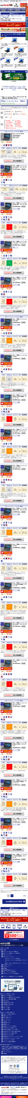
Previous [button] (2, 78)
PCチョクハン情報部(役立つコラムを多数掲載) (13, 976)
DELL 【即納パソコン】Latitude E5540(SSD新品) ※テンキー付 (20, 781)
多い (19, 114)
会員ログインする (27, 11)
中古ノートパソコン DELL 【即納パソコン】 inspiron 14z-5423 (14, 738)
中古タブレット (14, 926)
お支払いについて (7, 1020)
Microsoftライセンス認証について (10, 1027)
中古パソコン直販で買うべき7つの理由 (11, 997)
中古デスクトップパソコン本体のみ (12, 958)
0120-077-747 (13, 1092)
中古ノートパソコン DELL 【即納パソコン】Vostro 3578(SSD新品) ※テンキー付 (14, 885)
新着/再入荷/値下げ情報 (16, 5)
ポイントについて (7, 1019)
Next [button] (25, 78)
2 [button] (13, 84)
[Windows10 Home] (6, 140)
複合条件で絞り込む (6, 1097)
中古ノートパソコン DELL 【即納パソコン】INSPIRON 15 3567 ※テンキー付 (14, 311)
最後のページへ (25, 896)
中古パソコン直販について (8, 995)
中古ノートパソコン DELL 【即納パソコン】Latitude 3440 (14, 350)
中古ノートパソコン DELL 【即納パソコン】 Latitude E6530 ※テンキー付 (14, 655)
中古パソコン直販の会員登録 (9, 1041)
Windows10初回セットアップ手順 (10, 1029)
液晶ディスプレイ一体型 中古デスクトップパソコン (16, 963)
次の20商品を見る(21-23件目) (14, 901)
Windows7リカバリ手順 (8, 1034)
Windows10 (6, 17)
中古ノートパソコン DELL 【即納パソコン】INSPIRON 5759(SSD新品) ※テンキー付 (14, 425)
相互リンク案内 (6, 1007)
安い (10, 111)
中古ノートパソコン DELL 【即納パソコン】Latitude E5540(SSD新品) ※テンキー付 (14, 814)
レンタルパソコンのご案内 (8, 1039)
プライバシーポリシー (7, 1051)
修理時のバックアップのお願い (9, 1026)
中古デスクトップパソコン (8, 926)
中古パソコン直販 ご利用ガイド (9, 1014)
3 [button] (15, 84)
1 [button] (10, 84)
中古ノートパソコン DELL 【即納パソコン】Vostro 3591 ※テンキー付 (14, 850)
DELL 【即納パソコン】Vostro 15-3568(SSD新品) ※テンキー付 (20, 584)
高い (13, 111)
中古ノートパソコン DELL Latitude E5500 (14, 161)
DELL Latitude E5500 (18, 133)
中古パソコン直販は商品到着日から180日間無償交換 (24, 5)
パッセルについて (7, 1006)
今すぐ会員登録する (14, 939)
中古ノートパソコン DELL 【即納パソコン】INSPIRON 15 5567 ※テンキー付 (14, 775)
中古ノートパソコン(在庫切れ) (9, 971)
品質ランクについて (7, 1015)
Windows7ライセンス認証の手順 (10, 1033)
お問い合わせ (6, 1000)
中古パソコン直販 (5, 15)
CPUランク (9, 148)
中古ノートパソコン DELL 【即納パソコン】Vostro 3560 (14, 695)
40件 (11, 117)
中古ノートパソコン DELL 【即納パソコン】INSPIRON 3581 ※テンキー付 (14, 539)
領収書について (6, 1024)
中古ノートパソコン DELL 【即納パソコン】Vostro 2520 (14, 390)
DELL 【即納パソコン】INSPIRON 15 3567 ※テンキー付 (19, 279)
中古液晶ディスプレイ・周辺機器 (19, 926)
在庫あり (24, 114)
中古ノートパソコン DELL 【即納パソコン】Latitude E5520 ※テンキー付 (14, 198)
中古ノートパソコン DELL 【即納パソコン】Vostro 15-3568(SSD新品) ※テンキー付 (14, 618)
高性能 (10, 114)
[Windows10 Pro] (6, 172)
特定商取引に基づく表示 (8, 1002)
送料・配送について (7, 1017)
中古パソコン (15, 13)
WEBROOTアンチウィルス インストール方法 (13, 1036)
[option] (14, 76)
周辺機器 (5, 968)
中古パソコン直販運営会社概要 (9, 999)
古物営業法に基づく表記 (8, 1004)
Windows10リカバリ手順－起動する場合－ (12, 1031)
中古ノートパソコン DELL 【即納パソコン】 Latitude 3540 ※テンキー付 (14, 461)
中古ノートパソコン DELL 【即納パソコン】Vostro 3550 (14, 578)
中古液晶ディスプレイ (7, 964)
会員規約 (5, 1053)
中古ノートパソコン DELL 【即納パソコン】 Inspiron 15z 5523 (14, 501)
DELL (24, 15)
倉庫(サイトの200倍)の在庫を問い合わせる (22, 1097)
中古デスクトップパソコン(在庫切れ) (11, 973)
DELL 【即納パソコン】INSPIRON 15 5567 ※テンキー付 (19, 744)
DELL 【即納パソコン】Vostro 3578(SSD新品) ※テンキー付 (20, 856)
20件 (6, 117)
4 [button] (17, 84)
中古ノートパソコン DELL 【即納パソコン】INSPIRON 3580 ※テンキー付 (14, 237)
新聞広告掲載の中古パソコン (9, 970)
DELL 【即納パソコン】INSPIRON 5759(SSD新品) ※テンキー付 (19, 396)
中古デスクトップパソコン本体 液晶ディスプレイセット (16, 961)
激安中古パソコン (8, 1076)
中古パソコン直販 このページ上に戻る (25, 926)
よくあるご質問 (6, 1009)
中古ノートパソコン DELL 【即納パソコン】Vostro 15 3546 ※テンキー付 (14, 273)
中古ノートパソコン (16, 15)
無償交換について (7, 1022)
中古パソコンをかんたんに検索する (10, 951)
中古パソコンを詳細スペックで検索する (11, 953)
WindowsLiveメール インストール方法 (11, 1038)
